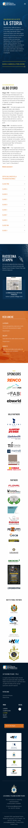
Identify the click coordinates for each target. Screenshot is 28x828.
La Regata (5, 708)
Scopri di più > (6, 331)
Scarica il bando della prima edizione (13, 64)
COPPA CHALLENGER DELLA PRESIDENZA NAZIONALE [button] (9, 178)
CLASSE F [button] (4, 215)
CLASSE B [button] (4, 194)
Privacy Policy (20, 822)
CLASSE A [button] (4, 189)
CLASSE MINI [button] (5, 184)
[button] (25, 4)
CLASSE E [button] (4, 210)
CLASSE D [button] (4, 204)
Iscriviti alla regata (14, 725)
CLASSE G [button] (4, 220)
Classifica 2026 (6, 710)
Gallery (5, 715)
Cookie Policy (14, 824)
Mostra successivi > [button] (7, 167)
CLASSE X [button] (4, 230)
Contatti (5, 717)
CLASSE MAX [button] (5, 225)
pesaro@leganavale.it (16, 806)
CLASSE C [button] (4, 199)
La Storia (5, 713)
